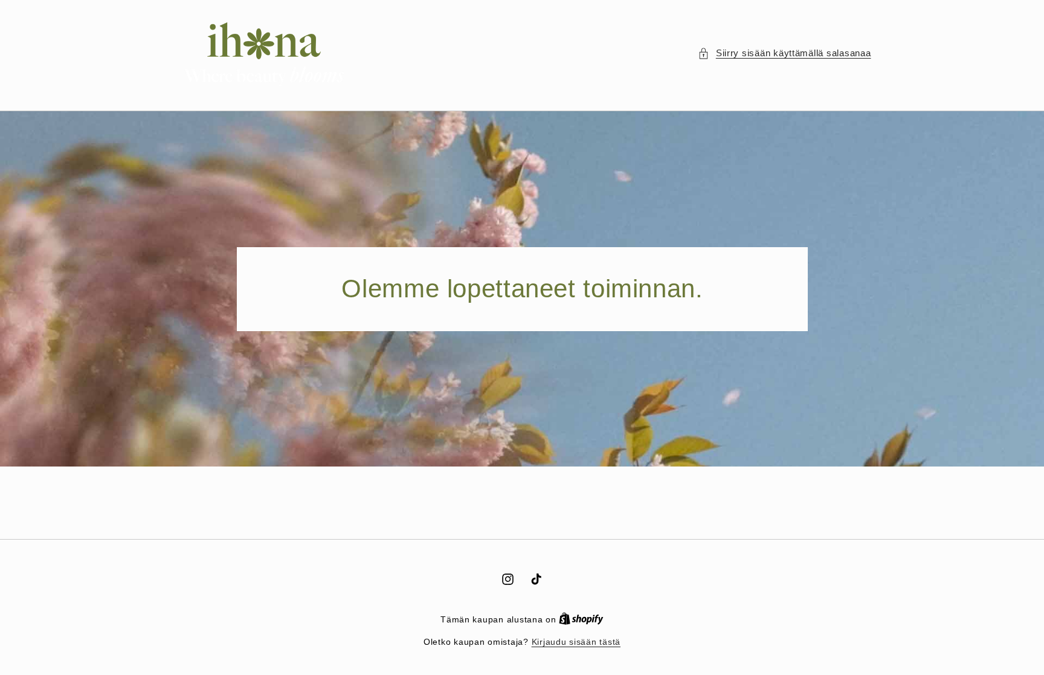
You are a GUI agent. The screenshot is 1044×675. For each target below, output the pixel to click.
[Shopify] (581, 619)
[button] (784, 54)
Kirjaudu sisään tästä (576, 642)
